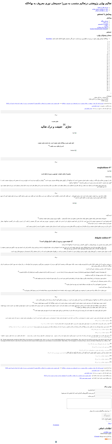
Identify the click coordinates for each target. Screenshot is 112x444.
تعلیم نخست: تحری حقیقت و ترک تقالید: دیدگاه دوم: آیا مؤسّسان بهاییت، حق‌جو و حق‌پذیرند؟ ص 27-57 (67, 375)
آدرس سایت (91, 396)
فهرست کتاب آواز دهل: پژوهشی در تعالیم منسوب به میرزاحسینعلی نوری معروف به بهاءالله (82, 103)
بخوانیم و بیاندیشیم (103, 24)
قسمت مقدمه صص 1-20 (85, 378)
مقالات (106, 25)
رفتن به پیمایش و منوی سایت (100, 9)
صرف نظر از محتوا (103, 7)
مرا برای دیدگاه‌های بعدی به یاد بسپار (99, 411)
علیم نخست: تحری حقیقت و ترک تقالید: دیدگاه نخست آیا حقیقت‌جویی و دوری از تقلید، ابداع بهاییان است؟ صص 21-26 (32, 368)
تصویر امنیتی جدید (106, 418)
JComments (56, 425)
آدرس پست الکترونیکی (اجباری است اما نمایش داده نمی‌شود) (78, 393)
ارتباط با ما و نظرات (102, 27)
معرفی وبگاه (104, 21)
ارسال (109, 423)
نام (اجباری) (91, 390)
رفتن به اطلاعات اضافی (101, 10)
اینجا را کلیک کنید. (96, 106)
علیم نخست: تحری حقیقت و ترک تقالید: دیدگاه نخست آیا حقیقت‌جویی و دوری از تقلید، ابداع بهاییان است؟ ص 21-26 (32, 103)
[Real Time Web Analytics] (108, 439)
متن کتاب (105, 22)
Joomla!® (96, 436)
